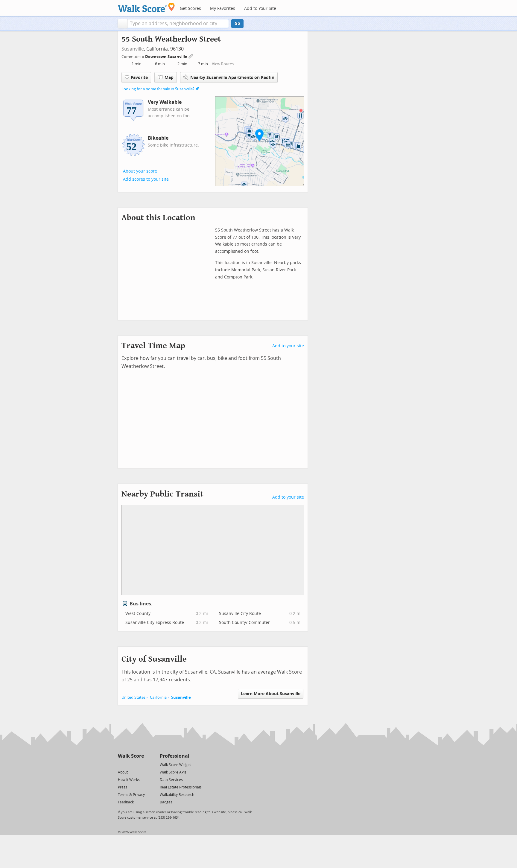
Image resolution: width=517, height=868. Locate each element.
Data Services (171, 780)
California (158, 697)
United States (133, 697)
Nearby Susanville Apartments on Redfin (232, 77)
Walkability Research (177, 795)
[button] (122, 23)
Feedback (126, 802)
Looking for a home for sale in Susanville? (157, 89)
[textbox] (178, 23)
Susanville (132, 49)
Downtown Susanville (166, 56)
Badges (166, 802)
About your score (140, 171)
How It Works (129, 780)
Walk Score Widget (175, 765)
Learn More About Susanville (270, 693)
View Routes (223, 64)
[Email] (139, 764)
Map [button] (169, 77)
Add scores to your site (146, 179)
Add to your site (288, 345)
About (123, 772)
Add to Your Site (260, 8)
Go (237, 23)
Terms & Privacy (131, 795)
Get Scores (190, 8)
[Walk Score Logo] (146, 7)
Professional (174, 756)
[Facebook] (130, 764)
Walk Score (131, 756)
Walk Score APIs (173, 772)
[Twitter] (121, 764)
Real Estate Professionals (181, 787)
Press (122, 787)
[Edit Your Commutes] (191, 56)
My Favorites (222, 8)
